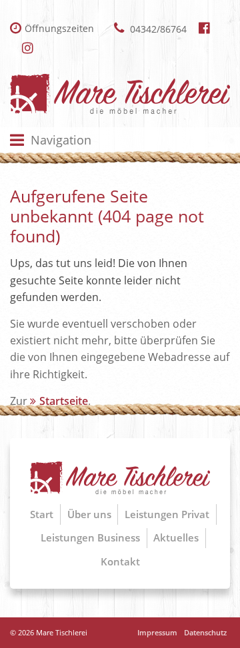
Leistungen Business (90, 537)
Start (41, 514)
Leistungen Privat (167, 514)
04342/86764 (157, 29)
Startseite (63, 401)
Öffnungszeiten (59, 28)
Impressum (157, 632)
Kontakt (120, 561)
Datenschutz (205, 632)
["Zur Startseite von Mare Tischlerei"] (120, 94)
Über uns (89, 514)
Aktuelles (176, 537)
